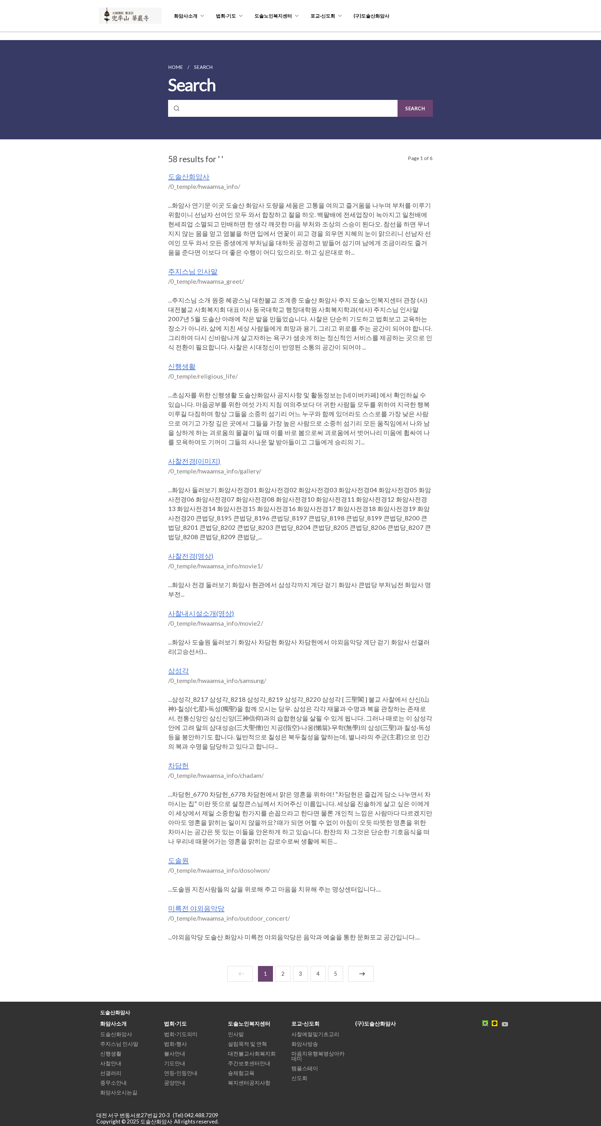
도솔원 (178, 860)
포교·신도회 (323, 15)
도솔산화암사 (188, 176)
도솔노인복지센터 (273, 15)
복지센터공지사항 (249, 1082)
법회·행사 (175, 1044)
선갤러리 (110, 1073)
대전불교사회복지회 (252, 1053)
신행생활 (182, 366)
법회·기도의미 (181, 1034)
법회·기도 (226, 15)
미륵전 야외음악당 (196, 908)
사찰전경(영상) (190, 556)
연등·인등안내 (181, 1073)
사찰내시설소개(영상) (201, 613)
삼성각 (178, 670)
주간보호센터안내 (249, 1063)
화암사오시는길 (118, 1092)
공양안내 (174, 1082)
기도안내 (174, 1063)
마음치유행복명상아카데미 (318, 1056)
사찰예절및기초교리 (315, 1034)
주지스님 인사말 (193, 271)
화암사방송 (304, 1044)
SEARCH (415, 108)
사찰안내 (110, 1063)
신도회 (299, 1078)
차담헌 (178, 765)
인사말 (236, 1034)
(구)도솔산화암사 (371, 15)
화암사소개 (186, 15)
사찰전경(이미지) (194, 461)
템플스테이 (304, 1068)
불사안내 (174, 1053)
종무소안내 (113, 1082)
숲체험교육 (241, 1073)
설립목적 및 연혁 (247, 1044)
